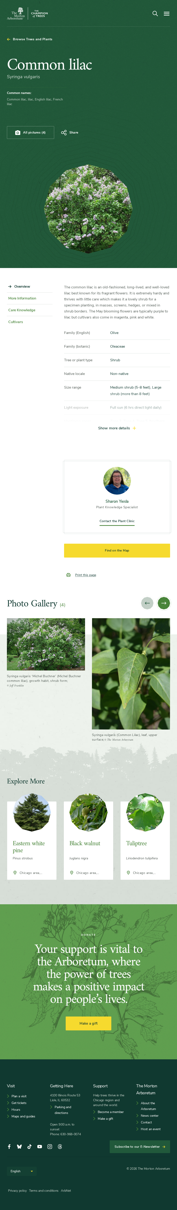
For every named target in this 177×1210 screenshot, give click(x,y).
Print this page (85, 575)
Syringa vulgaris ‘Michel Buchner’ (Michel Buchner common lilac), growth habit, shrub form (44, 678)
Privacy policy (17, 1191)
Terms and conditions (44, 1191)
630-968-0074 (70, 1134)
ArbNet (66, 1191)
